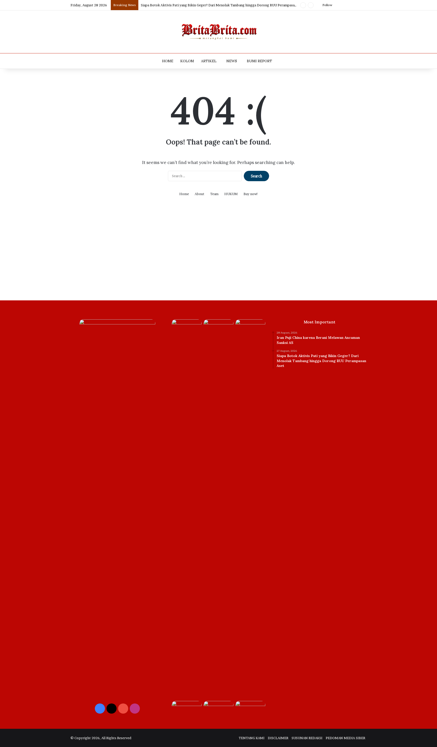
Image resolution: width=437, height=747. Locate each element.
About (199, 194)
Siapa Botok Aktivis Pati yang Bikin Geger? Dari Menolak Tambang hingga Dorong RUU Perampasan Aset (222, 5)
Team (214, 194)
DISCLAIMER (278, 738)
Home (184, 194)
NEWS (231, 61)
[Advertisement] (218, 252)
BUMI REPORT (259, 61)
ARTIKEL (208, 61)
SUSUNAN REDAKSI (307, 738)
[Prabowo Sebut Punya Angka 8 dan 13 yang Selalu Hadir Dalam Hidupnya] (250, 327)
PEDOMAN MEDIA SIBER (345, 738)
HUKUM (231, 194)
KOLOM (187, 61)
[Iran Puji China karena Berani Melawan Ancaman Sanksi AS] (187, 327)
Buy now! (251, 194)
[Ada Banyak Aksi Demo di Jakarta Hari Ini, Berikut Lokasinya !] (250, 709)
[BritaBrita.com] (218, 31)
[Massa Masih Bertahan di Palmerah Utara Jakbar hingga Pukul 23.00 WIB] (187, 709)
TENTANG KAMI (252, 738)
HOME (167, 61)
